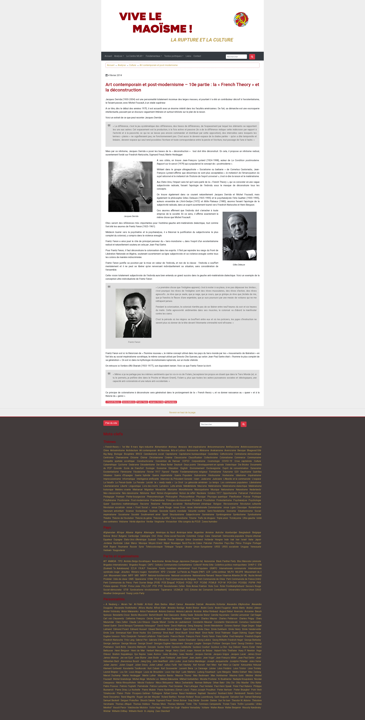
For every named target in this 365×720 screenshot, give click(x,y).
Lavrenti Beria (186, 668)
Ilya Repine (140, 654)
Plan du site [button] (111, 423)
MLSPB (239, 572)
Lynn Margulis (224, 672)
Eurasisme (256, 468)
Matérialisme (214, 486)
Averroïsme (230, 450)
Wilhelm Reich (136, 711)
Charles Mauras (209, 618)
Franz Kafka (222, 636)
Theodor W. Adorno (241, 700)
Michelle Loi (153, 679)
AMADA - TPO (115, 561)
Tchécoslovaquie (154, 546)
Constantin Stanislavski (226, 622)
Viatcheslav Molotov (138, 707)
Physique (201, 496)
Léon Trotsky (254, 668)
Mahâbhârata (189, 486)
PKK (259, 582)
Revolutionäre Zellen (174, 586)
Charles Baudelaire (172, 618)
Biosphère (129, 454)
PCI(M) (203, 582)
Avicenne (249, 611)
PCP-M (221, 582)
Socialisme (123, 514)
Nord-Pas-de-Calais (192, 543)
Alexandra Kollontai (215, 604)
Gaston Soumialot (187, 640)
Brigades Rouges (137, 564)
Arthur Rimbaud (210, 611)
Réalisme (155, 503)
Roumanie (123, 546)
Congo (200, 536)
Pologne (247, 543)
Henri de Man (138, 650)
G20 (237, 471)
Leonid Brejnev (110, 672)
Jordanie (107, 543)
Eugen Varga (254, 632)
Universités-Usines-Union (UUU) (245, 589)
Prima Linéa (134, 586)
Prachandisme (157, 500)
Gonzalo (152, 647)
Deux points (190, 464)
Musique (215, 489)
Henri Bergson (122, 650)
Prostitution (209, 500)
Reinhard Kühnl (225, 693)
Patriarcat (243, 493)
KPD (163, 572)
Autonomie (209, 561)
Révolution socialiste (114, 507)
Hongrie (219, 539)
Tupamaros (166, 589)
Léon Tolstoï (239, 668)
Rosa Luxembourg (204, 696)
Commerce (240, 457)
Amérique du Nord (165, 532)
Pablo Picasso (110, 686)
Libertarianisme (111, 486)
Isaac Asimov (154, 654)
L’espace (256, 479)
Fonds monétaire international (174, 568)
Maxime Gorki (236, 675)
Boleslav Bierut (202, 615)
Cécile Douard (154, 618)
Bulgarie (123, 536)
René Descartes (111, 696)
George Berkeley (252, 640)
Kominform (153, 572)
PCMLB (212, 582)
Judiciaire (217, 479)
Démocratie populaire (233, 536)
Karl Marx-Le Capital (228, 664)
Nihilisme (144, 493)
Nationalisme (227, 489)
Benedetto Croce (121, 615)
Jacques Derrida (156, 402)
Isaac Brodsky (170, 654)
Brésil (114, 536)
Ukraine (188, 546)
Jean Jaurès (195, 657)
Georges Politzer (211, 643)
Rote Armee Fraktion (196, 586)
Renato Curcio (254, 693)
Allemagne (149, 532)
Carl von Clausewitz (113, 618)
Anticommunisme (216, 446)
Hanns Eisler (248, 647)
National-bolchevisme (159, 575)
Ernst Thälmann (223, 632)
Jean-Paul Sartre (246, 657)
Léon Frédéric (224, 668)
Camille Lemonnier (240, 615)
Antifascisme (232, 446)
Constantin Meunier (202, 622)
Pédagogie (108, 496)
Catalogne (145, 536)
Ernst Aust (168, 632)
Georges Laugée (193, 643)
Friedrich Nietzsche (113, 640)
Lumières (164, 486)
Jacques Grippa (221, 654)
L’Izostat (171, 572)
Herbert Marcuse (155, 650)
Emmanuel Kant (123, 632)
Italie (250, 539)
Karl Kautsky (185, 664)
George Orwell (145, 643)
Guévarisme (200, 475)
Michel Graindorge (122, 679)
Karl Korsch (199, 664)
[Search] (252, 56)
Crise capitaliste (243, 461)
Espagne (118, 539)
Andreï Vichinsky (111, 611)
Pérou (239, 543)
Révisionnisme (230, 503)
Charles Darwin (191, 618)
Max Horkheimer (219, 675)
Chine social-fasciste (174, 536)
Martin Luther (149, 675)
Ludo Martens (188, 672)
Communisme (254, 457)
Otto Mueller (242, 682)
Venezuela (256, 546)
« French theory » (113, 402)
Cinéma (168, 457)
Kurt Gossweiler (169, 668)
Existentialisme (128, 402)
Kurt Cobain (153, 668)
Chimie (143, 457)
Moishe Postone (208, 679)
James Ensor (254, 654)
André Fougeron (223, 607)
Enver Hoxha (139, 632)
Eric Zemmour (154, 632)
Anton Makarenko (130, 611)
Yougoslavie (119, 550)
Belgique (256, 532)
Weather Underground (114, 593)
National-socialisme (181, 575)
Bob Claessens (171, 615)
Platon (120, 693)
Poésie (246, 496)
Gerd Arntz (120, 647)
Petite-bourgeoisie (135, 496)
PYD (160, 586)
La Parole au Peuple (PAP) (191, 572)
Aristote (198, 611)
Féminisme (126, 471)
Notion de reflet (187, 493)
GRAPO (213, 568)
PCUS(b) (242, 582)
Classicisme (180, 457)
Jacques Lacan (238, 654)
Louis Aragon (135, 672)
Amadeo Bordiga (176, 607)
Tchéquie (169, 546)
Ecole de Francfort (134, 468)
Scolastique (141, 511)
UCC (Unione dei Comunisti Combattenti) (206, 589)
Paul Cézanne (175, 686)
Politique (256, 496)
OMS (131, 579)
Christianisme (156, 457)
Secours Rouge (253, 586)
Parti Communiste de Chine (211, 579)
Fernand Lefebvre (147, 636)
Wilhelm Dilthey (119, 711)
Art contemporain (147, 450)
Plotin (128, 693)
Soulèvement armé (150, 514)
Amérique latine (185, 532)
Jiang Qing (145, 661)
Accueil (108, 56)
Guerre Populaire (183, 475)
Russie (133, 546)
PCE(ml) (180, 582)
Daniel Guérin (110, 625)
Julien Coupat (126, 664)
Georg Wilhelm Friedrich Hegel (227, 640)
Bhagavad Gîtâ (254, 450)
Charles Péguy (246, 618)
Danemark (216, 536)
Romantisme (255, 507)
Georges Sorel (229, 643)
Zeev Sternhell (162, 711)
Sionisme (231, 511)
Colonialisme (226, 457)
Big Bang (107, 454)
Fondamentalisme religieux (193, 471)
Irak (232, 539)
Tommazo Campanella (210, 704)
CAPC (151, 564)
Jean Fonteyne (167, 657)
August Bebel (226, 611)
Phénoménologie (155, 496)
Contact (197, 56)
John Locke (175, 661)
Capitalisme (171, 454)
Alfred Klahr (160, 607)
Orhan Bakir (219, 682)
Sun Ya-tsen (224, 700)
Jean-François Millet (226, 657)
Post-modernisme (140, 500)
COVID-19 (227, 461)
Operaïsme (140, 579)
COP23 (185, 461)
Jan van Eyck (126, 657)
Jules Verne (255, 661)
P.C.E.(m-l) (159, 579)
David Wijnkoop (178, 625)
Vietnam (107, 550)
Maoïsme (202, 486)
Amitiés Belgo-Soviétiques (137, 561)
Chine (160, 536)
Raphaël (202, 693)
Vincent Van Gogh (171, 707)
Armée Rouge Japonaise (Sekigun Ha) (184, 561)
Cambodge (133, 536)
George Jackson (111, 643)
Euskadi (152, 539)
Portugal (257, 543)
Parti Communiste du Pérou (117, 582)
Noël (153, 493)
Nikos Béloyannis (164, 682)
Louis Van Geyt (172, 672)
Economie (162, 468)
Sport (165, 514)
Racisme (144, 503)
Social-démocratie (112, 589)
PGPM (252, 582)
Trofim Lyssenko (245, 704)
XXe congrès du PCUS (189, 521)
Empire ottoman (253, 536)
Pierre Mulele (149, 689)
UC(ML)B (178, 589)
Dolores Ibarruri (232, 625)
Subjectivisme (193, 514)
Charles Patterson (228, 618)
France (171, 539)
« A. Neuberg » (111, 604)
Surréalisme (208, 514)
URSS (217, 546)
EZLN (133, 568)
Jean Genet (182, 657)
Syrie (141, 546)
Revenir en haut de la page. (182, 412)
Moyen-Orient (155, 543)
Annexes (182, 446)
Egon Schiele (189, 629)
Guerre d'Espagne (123, 475)
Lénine (212, 668)
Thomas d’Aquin (123, 704)
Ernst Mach (194, 632)
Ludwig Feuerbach (206, 672)
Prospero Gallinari (141, 693)
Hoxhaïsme (228, 475)
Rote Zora (213, 586)
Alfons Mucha (146, 607)
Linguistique (135, 486)
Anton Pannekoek (148, 611)
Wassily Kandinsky (251, 707)
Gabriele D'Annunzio (159, 640)
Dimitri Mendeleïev (213, 625)
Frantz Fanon (142, 402)
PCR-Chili (232, 582)
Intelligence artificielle (148, 479)
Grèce (188, 539)
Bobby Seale (187, 615)
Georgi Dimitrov (246, 643)
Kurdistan (118, 543)
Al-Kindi (149, 604)
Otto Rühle (255, 682)
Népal (167, 543)
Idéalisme (241, 475)
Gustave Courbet (201, 647)
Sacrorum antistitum (113, 511)
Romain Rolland (185, 696)
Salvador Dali (237, 696)
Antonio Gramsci (167, 611)
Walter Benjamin (233, 707)
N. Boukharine (225, 679)
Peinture (120, 496)
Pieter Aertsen (224, 689)
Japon (258, 539)
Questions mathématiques (124, 503)
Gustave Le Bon (219, 647)
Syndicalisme (254, 514)
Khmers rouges (139, 572)
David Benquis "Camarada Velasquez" (137, 625)
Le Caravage (201, 668)
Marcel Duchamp (112, 675)
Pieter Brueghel (242, 689)
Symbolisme (239, 514)
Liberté (123, 486)
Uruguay (245, 546)
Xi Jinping (149, 711)
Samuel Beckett (111, 700)
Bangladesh (245, 532)
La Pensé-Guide (123, 482)
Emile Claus (204, 629)
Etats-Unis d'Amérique (135, 539)
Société (135, 514)
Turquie (179, 546)
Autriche (219, 532)
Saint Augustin (221, 696)
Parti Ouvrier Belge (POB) (146, 582)
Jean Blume (140, 657)
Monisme (172, 489)
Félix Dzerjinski (128, 636)
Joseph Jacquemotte (217, 661)
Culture (132, 65)
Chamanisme (122, 457)
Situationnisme (245, 511)
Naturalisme (242, 489)
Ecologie (150, 468)
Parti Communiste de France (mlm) (243, 579)
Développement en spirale (210, 464)
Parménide (142, 686)
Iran (237, 539)
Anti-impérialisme (197, 446)
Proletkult (197, 500)
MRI (137, 575)
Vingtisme (159, 521)
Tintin (189, 704)
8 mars (134, 446)
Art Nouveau (164, 450)
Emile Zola (108, 632)
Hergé (168, 650)
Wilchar (107, 711)
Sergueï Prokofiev (130, 700)
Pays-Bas (229, 543)
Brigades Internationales (115, 564)
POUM (123, 586)
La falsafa (108, 482)
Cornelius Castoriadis (250, 622)
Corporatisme (198, 461)
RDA (105, 546)
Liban (127, 543)
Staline (213, 700)
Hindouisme (214, 475)
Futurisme (228, 471)
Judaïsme (206, 479)
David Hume (163, 625)
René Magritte (128, 696)
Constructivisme (145, 461)
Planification (235, 496)
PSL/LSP (146, 586)
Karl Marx (211, 664)
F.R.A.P (141, 568)
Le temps (214, 482)
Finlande (162, 539)
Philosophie (172, 496)
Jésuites (125, 572)
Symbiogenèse (223, 514)
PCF (196, 582)
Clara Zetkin (122, 622)
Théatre (107, 518)
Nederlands (255, 489)
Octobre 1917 (214, 493)
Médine (249, 675)
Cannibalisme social (154, 454)
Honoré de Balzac (203, 650)
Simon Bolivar (180, 700)
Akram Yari (126, 604)
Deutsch (178, 464)
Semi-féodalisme (216, 511)
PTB (154, 586)
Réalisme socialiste (172, 503)
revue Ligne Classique (235, 507)
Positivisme (123, 500)
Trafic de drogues (206, 518)
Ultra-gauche (249, 518)
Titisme (192, 518)
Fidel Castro (163, 636)
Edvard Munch (174, 629)
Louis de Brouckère (153, 672)
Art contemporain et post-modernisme (159, 65)
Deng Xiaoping (195, 625)
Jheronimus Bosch (129, 661)
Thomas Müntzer (176, 704)
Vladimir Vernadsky (190, 707)
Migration (149, 489)
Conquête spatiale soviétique (119, 461)
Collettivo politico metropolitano (231, 564)
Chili (154, 536)
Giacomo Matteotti (137, 647)
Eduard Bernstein (157, 629)
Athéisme (204, 450)
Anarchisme (158, 561)
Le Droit (179, 482)
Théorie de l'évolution (123, 518)
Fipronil (165, 471)
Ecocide (118, 468)
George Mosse (128, 643)
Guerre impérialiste (162, 475)
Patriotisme (255, 493)
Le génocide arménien (196, 482)
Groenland (198, 539)
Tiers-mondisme (179, 518)
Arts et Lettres (178, 450)
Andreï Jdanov (253, 607)
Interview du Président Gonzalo (176, 479)
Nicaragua (176, 543)
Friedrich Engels (253, 636)
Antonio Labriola (184, 611)
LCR (208, 572)
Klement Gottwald (112, 668)
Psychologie (255, 500)
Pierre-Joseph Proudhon (203, 689)
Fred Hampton (236, 636)
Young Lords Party (135, 593)
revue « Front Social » (138, 507)
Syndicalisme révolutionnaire (144, 589)
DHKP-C (252, 564)
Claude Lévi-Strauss (139, 622)
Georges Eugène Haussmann (168, 643)
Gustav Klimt (163, 647)
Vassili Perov (119, 707)
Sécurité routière (196, 511)
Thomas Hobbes (141, 704)
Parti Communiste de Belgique (181, 579)
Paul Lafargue (191, 686)
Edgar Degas (248, 625)
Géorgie (180, 539)
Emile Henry (234, 629)
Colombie (191, 536)
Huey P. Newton (246, 650)
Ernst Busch (181, 632)
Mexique (143, 543)
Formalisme (215, 471)
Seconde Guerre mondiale (172, 511)
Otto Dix (230, 682)
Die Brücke (243, 464)
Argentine (199, 532)
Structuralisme (177, 514)
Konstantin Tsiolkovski (134, 668)
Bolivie (106, 536)
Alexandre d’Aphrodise (238, 604)
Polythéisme (109, 500)
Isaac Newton (186, 654)
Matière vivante (123, 489)
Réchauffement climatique (198, 503)
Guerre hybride (142, 475)
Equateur (107, 539)
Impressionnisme (112, 479)
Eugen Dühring (239, 632)
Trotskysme (235, 518)
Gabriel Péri (142, 640)
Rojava (113, 546)
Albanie (129, 532)
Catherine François (135, 618)
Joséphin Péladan (239, 661)
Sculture (153, 511)
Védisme (123, 521)
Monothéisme (186, 489)
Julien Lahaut (156, 664)
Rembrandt (240, 693)
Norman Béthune (203, 682)
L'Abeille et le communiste (236, 479)
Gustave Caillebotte (181, 647)
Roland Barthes (169, 696)
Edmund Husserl (138, 629)
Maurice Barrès (165, 675)
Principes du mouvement (178, 500)
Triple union (222, 518)
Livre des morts (150, 486)
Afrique (120, 532)
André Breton (192, 607)
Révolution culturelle (250, 503)
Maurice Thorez (183, 675)
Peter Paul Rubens (242, 686)
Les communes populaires (234, 482)
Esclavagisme (213, 468)
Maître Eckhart (239, 672)
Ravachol (211, 693)
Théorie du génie (143, 518)
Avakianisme (216, 450)
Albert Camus (176, 604)
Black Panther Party (226, 561)
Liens (188, 56)
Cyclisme (122, 464)
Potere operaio (110, 586)
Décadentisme (147, 464)
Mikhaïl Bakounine (169, 679)
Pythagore (157, 693)
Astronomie (192, 450)
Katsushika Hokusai (251, 664)
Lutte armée (176, 486)
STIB (125, 589)
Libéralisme (255, 482)
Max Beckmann (201, 675)
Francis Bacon (178, 636)
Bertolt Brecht (156, 615)
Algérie (138, 532)
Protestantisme (224, 500)
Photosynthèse (186, 496)
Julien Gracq (141, 664)
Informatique (128, 479)
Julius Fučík (171, 664)
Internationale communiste (232, 568)
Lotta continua (219, 572)
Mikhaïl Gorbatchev (189, 679)
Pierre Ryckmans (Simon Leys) (173, 689)
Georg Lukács (204, 640)
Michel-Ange (138, 679)
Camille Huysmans (220, 615)
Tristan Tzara (229, 704)
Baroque (241, 450)
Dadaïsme (134, 464)
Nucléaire (201, 493)
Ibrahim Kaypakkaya (122, 654)
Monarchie (160, 489)
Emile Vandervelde (251, 629)
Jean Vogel (208, 657)
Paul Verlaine (206, 686)
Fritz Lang (129, 640)
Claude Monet (159, 622)
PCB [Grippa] (168, 582)
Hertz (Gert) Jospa (182, 650)
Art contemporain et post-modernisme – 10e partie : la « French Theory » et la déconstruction (182, 87)
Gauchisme (245, 471)
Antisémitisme (117, 450)
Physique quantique (217, 496)
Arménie (209, 532)
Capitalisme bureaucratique (192, 454)
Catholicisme (226, 454)
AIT (105, 561)
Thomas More (159, 704)
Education (173, 468)
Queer (106, 503)
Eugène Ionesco (111, 636)
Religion (217, 503)
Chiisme (134, 457)
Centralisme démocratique (248, 454)
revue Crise (179, 507)
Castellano (213, 454)
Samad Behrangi (253, 696)
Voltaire (205, 707)
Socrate (205, 700)
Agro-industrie (146, 446)
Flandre (174, 471)
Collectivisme (211, 457)
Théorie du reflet (161, 518)
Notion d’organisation (167, 493)
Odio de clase (120, 579)
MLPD (230, 572)
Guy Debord (235, 647)
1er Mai (126, 446)
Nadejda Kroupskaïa (243, 679)
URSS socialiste (230, 546)
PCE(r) (189, 582)
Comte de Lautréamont (179, 622)
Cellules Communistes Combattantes (173, 564)
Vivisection (171, 521)
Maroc (134, 543)
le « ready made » (163, 482)
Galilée (173, 640)
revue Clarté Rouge (162, 507)
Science (130, 511)
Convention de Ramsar (168, 461)
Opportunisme (230, 493)
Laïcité (149, 482)
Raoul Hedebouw (187, 693)
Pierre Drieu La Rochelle (127, 689)
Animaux (173, 446)
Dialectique (231, 464)
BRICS (139, 454)
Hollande (208, 539)
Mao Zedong (254, 672)
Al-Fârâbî (138, 604)
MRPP (143, 575)
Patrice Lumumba (158, 686)
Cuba (207, 536)
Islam (196, 479)
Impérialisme (254, 475)
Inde (226, 539)
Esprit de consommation (235, 468)
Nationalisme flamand (203, 575)
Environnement (197, 468)
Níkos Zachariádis (184, 682)
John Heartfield (160, 661)
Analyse (118, 56)
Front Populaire (200, 568)
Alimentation (161, 446)
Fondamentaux (153, 56)
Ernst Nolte (208, 632)
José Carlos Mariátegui (193, 661)
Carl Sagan (256, 615)
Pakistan (207, 543)
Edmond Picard (121, 629)
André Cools (207, 607)
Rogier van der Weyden (148, 696)
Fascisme (152, 568)
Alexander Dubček (194, 604)
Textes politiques (173, 56)
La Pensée (138, 482)
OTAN (150, 579)
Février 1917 (153, 471)
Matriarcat (138, 489)
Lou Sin (123, 672)
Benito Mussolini (139, 615)
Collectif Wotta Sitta (203, 564)
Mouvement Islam (118, 575)
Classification (195, 457)
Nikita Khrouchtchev (126, 682)
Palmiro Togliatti (128, 686)
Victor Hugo (155, 707)
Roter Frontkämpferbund (232, 586)
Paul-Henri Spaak (223, 686)
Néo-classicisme (111, 493)
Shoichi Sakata (147, 700)
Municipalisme (201, 489)
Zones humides (209, 521)
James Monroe (111, 657)
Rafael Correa (171, 693)
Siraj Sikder (193, 700)
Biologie (118, 454)
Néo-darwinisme (130, 493)
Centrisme (108, 457)
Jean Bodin (153, 657)
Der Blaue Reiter (164, 464)
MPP (130, 575)
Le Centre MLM (134, 56)
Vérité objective (137, 521)
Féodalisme (139, 471)
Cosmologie (214, 461)
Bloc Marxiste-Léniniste (249, 561)
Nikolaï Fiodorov (145, 682)
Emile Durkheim (219, 629)
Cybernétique (110, 464)
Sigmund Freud (163, 700)
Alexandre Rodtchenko (125, 607)
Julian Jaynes (110, 664)
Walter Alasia (217, 707)
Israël (244, 539)
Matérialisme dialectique (235, 486)
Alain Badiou (161, 604)
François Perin (193, 636)
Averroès (238, 611)
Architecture (132, 450)
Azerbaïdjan (231, 532)
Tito (195, 704)
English (184, 468)
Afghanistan (109, 532)
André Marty (238, 607)
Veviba (149, 521)
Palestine (218, 543)
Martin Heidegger (131, 675)
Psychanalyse (170, 402)
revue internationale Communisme (204, 507)
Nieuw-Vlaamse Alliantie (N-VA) (231, 575)
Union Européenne (203, 546)
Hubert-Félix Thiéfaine (225, 650)
